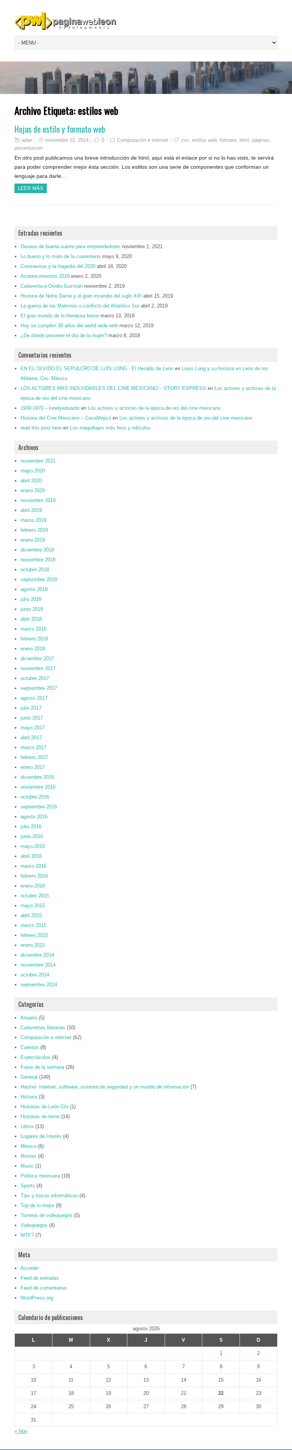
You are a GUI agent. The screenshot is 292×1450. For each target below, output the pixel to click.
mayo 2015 (33, 905)
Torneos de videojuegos (47, 1215)
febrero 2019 (34, 530)
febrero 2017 (34, 757)
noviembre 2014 (38, 965)
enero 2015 (33, 945)
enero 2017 (33, 767)
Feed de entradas (40, 1278)
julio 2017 (31, 708)
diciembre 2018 (37, 550)
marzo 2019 (33, 520)
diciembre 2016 (37, 777)
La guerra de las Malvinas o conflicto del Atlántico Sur (80, 306)
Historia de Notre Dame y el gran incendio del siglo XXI (81, 296)
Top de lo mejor (37, 1205)
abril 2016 (31, 856)
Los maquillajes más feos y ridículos (110, 428)
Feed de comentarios (44, 1288)
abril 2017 (31, 737)
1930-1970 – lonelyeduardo (50, 408)
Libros (27, 1126)
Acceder (30, 1268)
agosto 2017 (34, 698)
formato (228, 140)
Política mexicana (40, 1176)
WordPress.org (37, 1298)
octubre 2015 (35, 896)
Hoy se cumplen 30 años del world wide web (69, 325)
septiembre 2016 (39, 807)
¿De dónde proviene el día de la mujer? (64, 335)
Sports (28, 1186)
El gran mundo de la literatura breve (60, 316)
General (29, 1077)
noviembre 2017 (38, 668)
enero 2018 (33, 648)
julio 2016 (31, 826)
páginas (260, 140)
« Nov (20, 1431)
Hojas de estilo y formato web (59, 129)
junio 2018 (32, 609)
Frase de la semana (42, 1067)
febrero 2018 (34, 639)
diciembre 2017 (37, 658)
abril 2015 (31, 915)
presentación (28, 148)
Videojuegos (34, 1225)
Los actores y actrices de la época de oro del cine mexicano (154, 408)
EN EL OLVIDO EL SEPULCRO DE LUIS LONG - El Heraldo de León (97, 368)
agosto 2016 (34, 816)
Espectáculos (36, 1057)
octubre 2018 (35, 569)
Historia (29, 1097)
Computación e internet (142, 140)
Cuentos (30, 1047)
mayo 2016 (33, 846)
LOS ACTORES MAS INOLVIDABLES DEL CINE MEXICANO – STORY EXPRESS (113, 388)
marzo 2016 (33, 866)
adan (27, 140)
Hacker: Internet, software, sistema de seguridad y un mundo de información (105, 1087)
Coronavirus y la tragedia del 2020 (58, 266)
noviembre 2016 (38, 787)
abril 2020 (31, 480)
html (244, 140)
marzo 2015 (33, 925)
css (185, 140)
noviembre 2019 (38, 500)
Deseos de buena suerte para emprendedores (71, 246)
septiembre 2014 (39, 984)
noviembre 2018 (38, 560)
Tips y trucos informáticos (49, 1195)
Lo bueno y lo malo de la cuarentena (60, 256)
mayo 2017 (33, 728)
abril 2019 (31, 510)
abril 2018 (31, 619)
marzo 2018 (33, 629)
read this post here (41, 428)
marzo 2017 (33, 747)
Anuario (29, 1018)
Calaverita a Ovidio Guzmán (52, 286)
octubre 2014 (35, 975)
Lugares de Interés (41, 1136)
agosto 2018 (34, 589)
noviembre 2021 (38, 461)
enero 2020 (33, 490)
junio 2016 (32, 836)
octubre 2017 (35, 678)
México (28, 1146)
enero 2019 (33, 540)
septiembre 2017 (39, 688)
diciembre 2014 (37, 955)
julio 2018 (31, 599)
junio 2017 (32, 718)
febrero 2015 (34, 935)
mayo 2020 (33, 471)
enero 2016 (33, 886)
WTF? (27, 1235)
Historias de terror (40, 1116)
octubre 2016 (35, 797)
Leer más (30, 188)
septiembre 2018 (39, 579)
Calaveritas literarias (43, 1027)
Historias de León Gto (44, 1106)
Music (27, 1166)
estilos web (204, 140)
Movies (28, 1156)
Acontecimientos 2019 (45, 276)
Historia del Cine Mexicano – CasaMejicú (66, 418)
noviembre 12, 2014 (67, 140)
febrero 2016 (34, 876)
